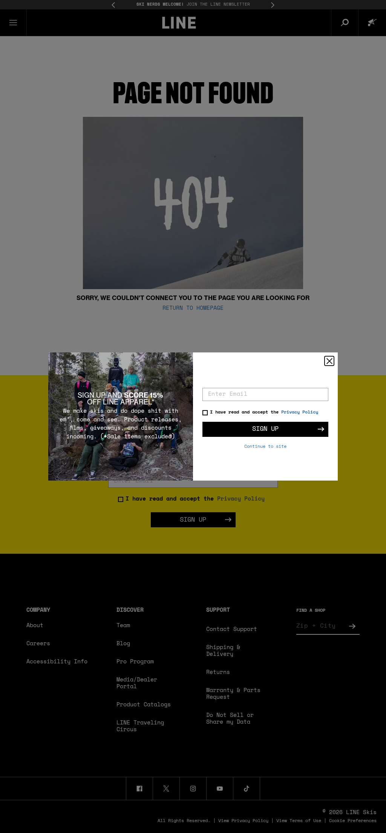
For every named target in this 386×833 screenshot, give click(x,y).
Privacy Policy (299, 412)
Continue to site (265, 446)
